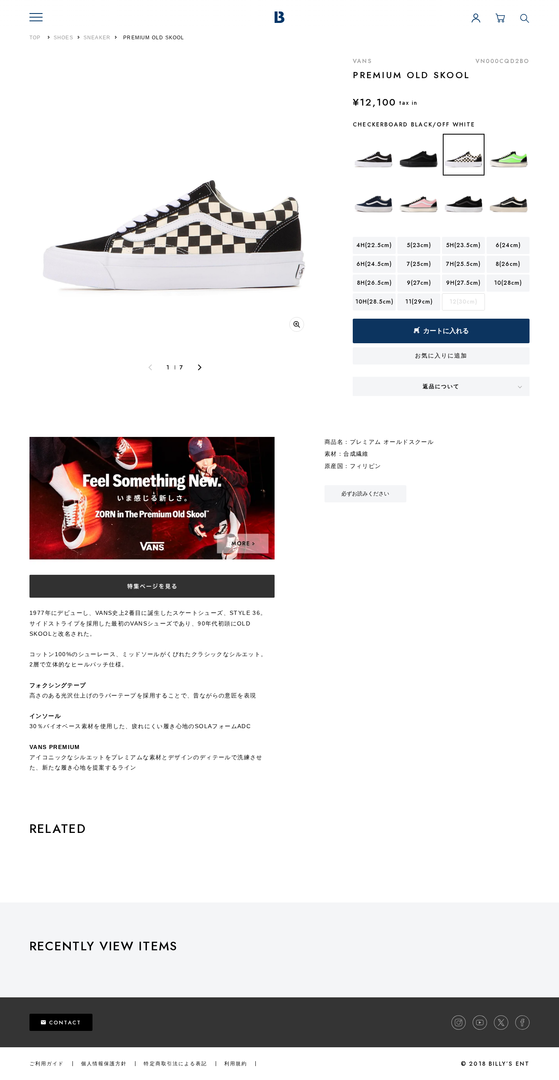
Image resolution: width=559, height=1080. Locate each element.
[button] (36, 17)
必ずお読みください (365, 493)
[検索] (525, 18)
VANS (362, 61)
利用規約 (235, 1063)
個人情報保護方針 (104, 1063)
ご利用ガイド (46, 1063)
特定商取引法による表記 (175, 1063)
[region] (294, 968)
